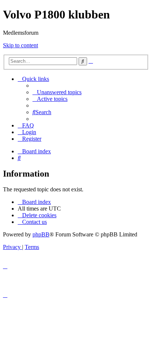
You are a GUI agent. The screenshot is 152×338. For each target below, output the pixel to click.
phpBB (40, 234)
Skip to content (20, 45)
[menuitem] (57, 92)
